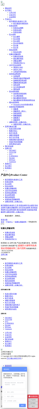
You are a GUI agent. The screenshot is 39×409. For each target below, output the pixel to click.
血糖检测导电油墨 (20, 80)
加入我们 (8, 166)
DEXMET (12, 150)
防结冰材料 (13, 50)
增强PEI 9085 (18, 67)
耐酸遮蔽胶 (17, 115)
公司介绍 (12, 12)
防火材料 (12, 34)
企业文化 (12, 15)
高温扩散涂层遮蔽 (15, 142)
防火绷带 (16, 37)
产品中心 (8, 19)
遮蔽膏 (15, 109)
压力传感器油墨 (19, 87)
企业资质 (8, 337)
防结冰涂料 (17, 52)
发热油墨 (16, 85)
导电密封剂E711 (19, 63)
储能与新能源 (14, 135)
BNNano (12, 160)
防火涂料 (16, 41)
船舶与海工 (13, 131)
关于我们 (8, 10)
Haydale (12, 158)
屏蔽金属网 (17, 61)
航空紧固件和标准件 (20, 23)
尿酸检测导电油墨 (20, 83)
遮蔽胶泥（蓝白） (20, 111)
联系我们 (8, 168)
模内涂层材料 (14, 102)
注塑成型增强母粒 (20, 72)
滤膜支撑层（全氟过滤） (18, 122)
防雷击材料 (13, 26)
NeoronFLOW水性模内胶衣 (23, 104)
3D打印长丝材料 (15, 65)
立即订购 (4, 254)
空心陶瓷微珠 (18, 96)
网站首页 (8, 8)
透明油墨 (16, 89)
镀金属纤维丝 (18, 58)
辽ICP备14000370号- (14, 358)
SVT (10, 154)
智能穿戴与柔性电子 (16, 139)
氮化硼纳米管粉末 (20, 98)
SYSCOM (12, 152)
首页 (2, 222)
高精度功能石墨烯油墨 (21, 78)
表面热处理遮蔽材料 (16, 107)
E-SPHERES (13, 156)
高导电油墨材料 (15, 74)
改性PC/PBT (17, 69)
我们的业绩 (9, 146)
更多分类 (4, 220)
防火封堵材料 (18, 43)
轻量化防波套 (18, 56)
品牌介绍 (8, 148)
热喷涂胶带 (17, 113)
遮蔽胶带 (16, 120)
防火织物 (16, 39)
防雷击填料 (17, 32)
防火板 (15, 45)
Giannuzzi (12, 162)
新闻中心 (8, 164)
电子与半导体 (14, 137)
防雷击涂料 (17, 30)
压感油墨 (16, 76)
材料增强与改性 (15, 144)
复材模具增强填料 (20, 93)
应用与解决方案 (11, 126)
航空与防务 (13, 133)
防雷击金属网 (18, 28)
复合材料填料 (14, 91)
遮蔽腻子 (16, 118)
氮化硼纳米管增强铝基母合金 (24, 100)
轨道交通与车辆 (15, 129)
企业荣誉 (12, 17)
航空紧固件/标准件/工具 (18, 21)
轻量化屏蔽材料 (15, 54)
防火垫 (15, 47)
